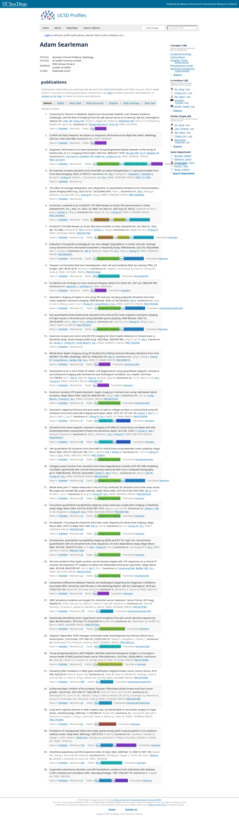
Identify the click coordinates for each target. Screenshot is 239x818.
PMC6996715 (123, 360)
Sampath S (134, 174)
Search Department (184, 173)
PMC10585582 (136, 194)
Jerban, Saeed (184, 106)
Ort (121, 420)
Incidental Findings (181, 54)
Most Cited (75, 103)
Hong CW (79, 120)
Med (133, 163)
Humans (173, 237)
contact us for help (51, 96)
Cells (145, 276)
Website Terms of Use (157, 805)
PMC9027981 (84, 233)
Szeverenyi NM (126, 568)
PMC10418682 (57, 215)
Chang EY (66, 177)
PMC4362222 (127, 642)
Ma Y (111, 174)
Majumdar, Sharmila (182, 141)
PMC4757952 (93, 624)
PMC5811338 (77, 550)
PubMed (63, 128)
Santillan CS (85, 286)
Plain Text (150, 103)
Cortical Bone (177, 57)
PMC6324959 (101, 476)
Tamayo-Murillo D (97, 124)
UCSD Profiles (71, 15)
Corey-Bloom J (102, 303)
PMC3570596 (141, 677)
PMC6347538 (122, 511)
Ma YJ (88, 250)
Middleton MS (126, 120)
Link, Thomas (184, 128)
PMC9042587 (65, 254)
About (57, 27)
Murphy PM (132, 153)
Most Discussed (94, 103)
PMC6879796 (111, 398)
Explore (177, 75)
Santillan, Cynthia (181, 101)
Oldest (60, 103)
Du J (104, 177)
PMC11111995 (143, 177)
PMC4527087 (140, 606)
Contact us (131, 809)
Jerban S (62, 212)
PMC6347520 (144, 494)
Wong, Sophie (182, 169)
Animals (138, 276)
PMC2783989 (56, 719)
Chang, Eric (183, 93)
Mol (138, 219)
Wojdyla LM (152, 153)
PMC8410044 (93, 272)
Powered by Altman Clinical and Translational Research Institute (202, 4)
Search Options (91, 27)
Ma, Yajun (182, 96)
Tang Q (92, 377)
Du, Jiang (182, 89)
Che (117, 219)
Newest (47, 103)
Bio (100, 219)
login (110, 92)
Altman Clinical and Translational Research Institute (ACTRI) (137, 800)
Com (110, 628)
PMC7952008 (151, 303)
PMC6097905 (77, 529)
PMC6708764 (140, 416)
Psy (124, 745)
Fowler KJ (99, 156)
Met (103, 420)
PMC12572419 (57, 159)
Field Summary (131, 103)
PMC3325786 (133, 698)
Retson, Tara (181, 166)
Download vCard (61, 70)
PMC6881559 (95, 381)
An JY (142, 153)
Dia (106, 163)
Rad (98, 128)
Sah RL (149, 472)
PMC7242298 (132, 342)
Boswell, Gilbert (183, 155)
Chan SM (67, 120)
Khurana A (72, 156)
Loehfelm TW (86, 156)
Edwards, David (182, 159)
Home (46, 27)
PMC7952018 (84, 325)
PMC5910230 (84, 571)
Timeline (113, 103)
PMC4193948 (141, 660)
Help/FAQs (72, 27)
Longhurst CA (113, 156)
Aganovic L (72, 286)
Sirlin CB (113, 124)
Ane (105, 724)
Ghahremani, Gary (184, 162)
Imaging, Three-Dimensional (179, 61)
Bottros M (82, 737)
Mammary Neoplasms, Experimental (182, 70)
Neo (104, 611)
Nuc (131, 258)
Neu (104, 745)
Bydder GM (76, 360)
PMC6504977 (56, 437)
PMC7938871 (99, 455)
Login (47, 35)
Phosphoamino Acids (181, 65)
